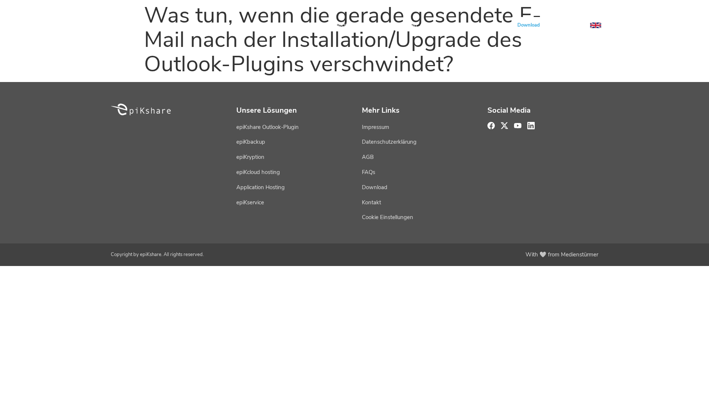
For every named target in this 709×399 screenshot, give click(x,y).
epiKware (231, 25)
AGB (368, 157)
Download (528, 25)
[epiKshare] (138, 25)
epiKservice (347, 25)
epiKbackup (250, 142)
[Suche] (576, 25)
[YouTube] (559, 25)
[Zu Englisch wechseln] (595, 25)
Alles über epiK (466, 25)
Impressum (375, 127)
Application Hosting (260, 187)
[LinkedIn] (531, 125)
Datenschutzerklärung (389, 142)
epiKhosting (287, 25)
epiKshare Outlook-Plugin (267, 127)
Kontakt (371, 202)
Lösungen (404, 25)
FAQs (368, 172)
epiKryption (250, 157)
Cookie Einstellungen (387, 217)
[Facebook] (491, 125)
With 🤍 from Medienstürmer (561, 254)
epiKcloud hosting (258, 172)
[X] (504, 125)
